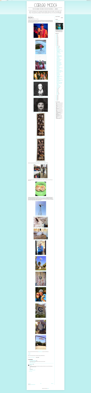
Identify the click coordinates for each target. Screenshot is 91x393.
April (57, 91)
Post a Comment (30, 371)
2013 (56, 45)
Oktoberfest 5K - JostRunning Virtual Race (59, 76)
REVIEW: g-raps (58, 68)
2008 (56, 98)
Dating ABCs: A (58, 69)
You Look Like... (58, 75)
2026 (56, 34)
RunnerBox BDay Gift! (59, 86)
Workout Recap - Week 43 (59, 55)
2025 (56, 35)
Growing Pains (58, 77)
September (58, 87)
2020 (56, 39)
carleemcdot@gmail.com (58, 20)
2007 (56, 99)
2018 (56, 41)
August (57, 88)
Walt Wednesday (58, 52)
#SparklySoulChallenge (59, 49)
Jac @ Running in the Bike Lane (33, 360)
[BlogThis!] (36, 357)
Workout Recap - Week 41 (59, 70)
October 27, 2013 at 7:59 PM (32, 362)
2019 (56, 40)
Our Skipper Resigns (59, 60)
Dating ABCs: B (58, 61)
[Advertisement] (40, 377)
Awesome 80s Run (58, 74)
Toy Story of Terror (58, 85)
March (57, 92)
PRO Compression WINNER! (59, 82)
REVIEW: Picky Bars (58, 65)
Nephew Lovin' (58, 48)
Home (40, 383)
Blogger (48, 388)
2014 (56, 44)
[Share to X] (37, 357)
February (58, 93)
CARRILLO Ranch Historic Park (42, 197)
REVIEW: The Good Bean (59, 59)
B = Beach (29, 354)
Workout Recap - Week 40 (59, 78)
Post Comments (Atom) (33, 384)
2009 (56, 97)
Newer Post (29, 383)
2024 (56, 36)
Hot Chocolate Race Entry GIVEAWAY (59, 56)
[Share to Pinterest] (38, 357)
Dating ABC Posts (40, 351)
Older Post (52, 383)
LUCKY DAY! (58, 79)
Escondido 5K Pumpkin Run (59, 64)
